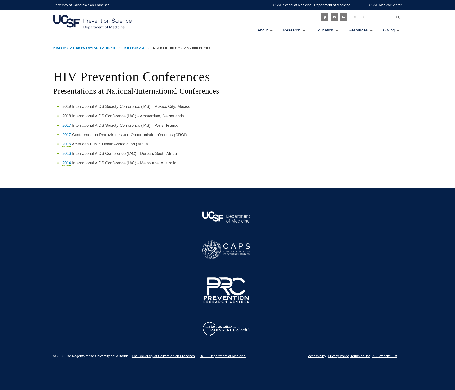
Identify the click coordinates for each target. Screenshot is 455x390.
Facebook (324, 17)
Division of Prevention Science (84, 48)
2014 (66, 163)
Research (291, 30)
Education (324, 30)
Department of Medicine (332, 5)
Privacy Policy (338, 356)
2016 (66, 144)
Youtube (334, 17)
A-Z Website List (384, 356)
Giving (389, 30)
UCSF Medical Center (385, 5)
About (263, 30)
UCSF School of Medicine (292, 5)
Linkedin (343, 17)
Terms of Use (360, 356)
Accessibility (317, 356)
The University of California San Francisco (163, 356)
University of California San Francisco (81, 5)
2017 (66, 125)
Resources (358, 30)
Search (396, 18)
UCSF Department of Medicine (223, 356)
